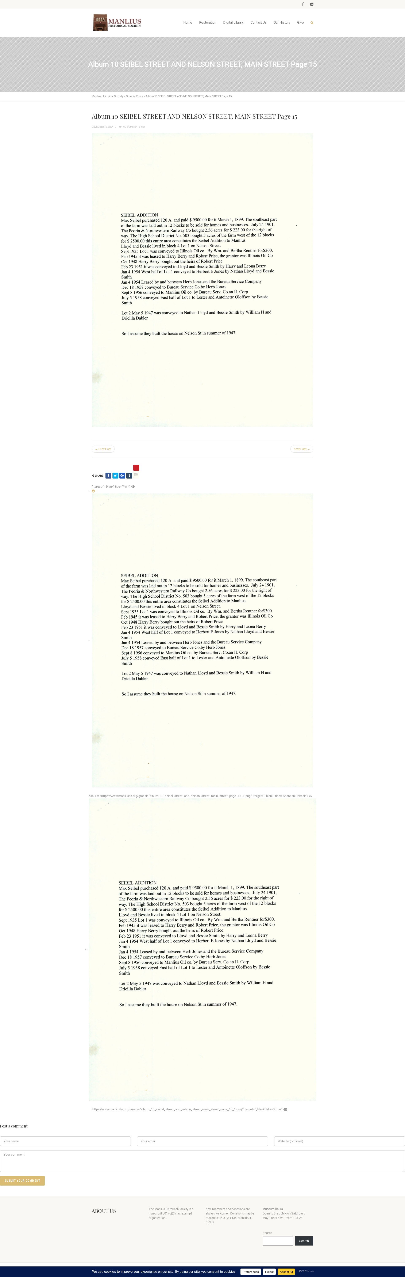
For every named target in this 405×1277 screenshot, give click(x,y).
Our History (282, 22)
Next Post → (302, 449)
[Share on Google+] (122, 476)
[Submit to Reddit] (93, 491)
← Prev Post (103, 449)
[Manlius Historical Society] (118, 22)
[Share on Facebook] (108, 476)
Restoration (207, 22)
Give (300, 22)
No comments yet (133, 126)
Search (267, 1233)
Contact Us (259, 22)
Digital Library (233, 22)
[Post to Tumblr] (129, 476)
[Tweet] (115, 476)
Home (187, 22)
